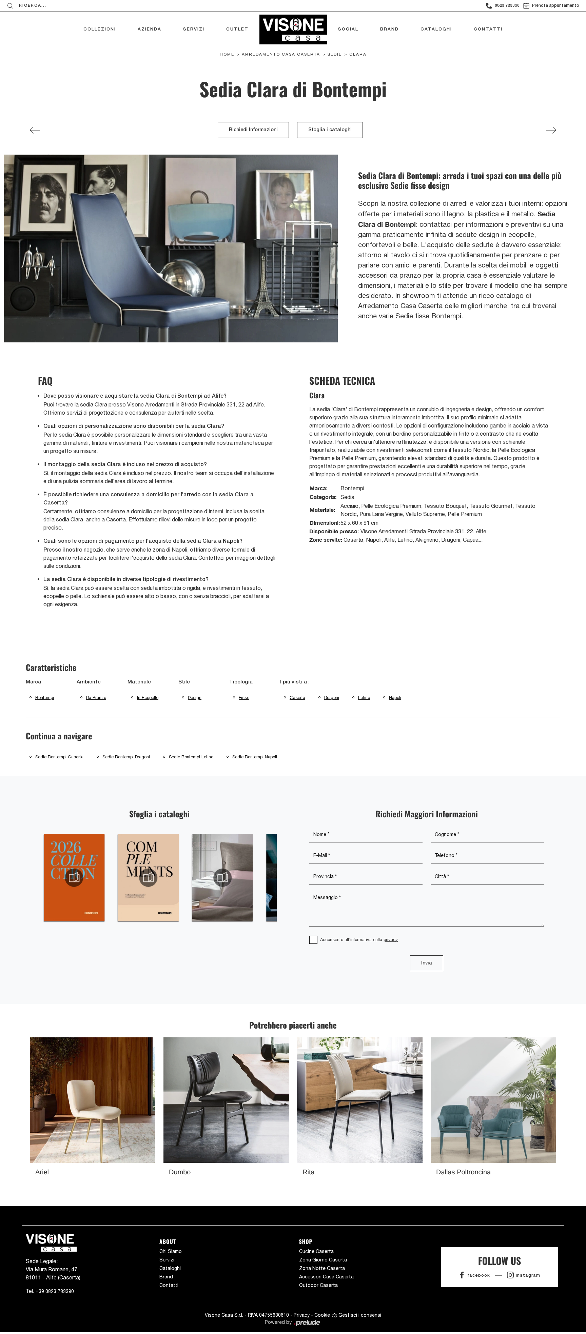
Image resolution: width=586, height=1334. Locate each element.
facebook (478, 1275)
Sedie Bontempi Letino (191, 756)
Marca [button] (33, 682)
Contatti (488, 29)
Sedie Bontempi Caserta (59, 756)
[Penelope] (551, 130)
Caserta (297, 697)
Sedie (335, 54)
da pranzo (96, 697)
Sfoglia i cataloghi (330, 130)
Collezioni (99, 29)
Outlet (237, 29)
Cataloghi (436, 29)
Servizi (193, 29)
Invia (426, 963)
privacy (391, 939)
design (194, 697)
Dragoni (331, 697)
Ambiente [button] (89, 682)
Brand (389, 29)
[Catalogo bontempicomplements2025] (148, 878)
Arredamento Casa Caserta (281, 54)
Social (348, 29)
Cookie (322, 1315)
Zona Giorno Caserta (323, 1259)
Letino (364, 697)
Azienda (149, 29)
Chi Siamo (170, 1251)
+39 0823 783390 (55, 1291)
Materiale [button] (139, 682)
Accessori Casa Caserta (326, 1276)
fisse (244, 697)
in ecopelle (147, 697)
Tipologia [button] (241, 682)
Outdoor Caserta (318, 1285)
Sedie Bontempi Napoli (254, 756)
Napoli (395, 697)
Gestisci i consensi (359, 1315)
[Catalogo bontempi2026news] (74, 878)
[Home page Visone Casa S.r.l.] (293, 28)
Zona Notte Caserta (322, 1268)
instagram (528, 1275)
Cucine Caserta (316, 1251)
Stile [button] (184, 682)
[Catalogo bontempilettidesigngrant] (223, 878)
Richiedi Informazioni (253, 130)
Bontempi (44, 697)
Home (227, 54)
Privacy (302, 1315)
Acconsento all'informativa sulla (359, 939)
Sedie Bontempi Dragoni (126, 756)
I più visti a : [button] (295, 682)
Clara (358, 54)
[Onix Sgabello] (35, 130)
